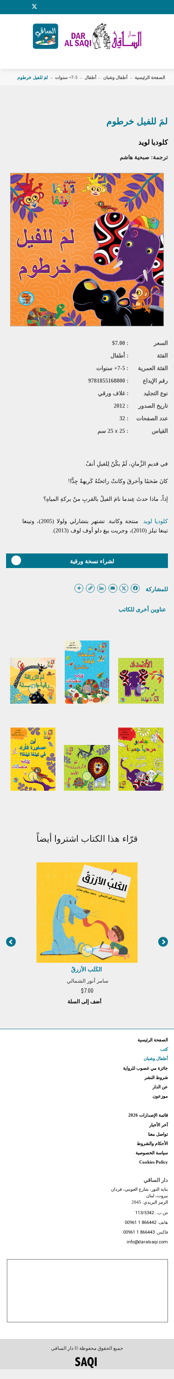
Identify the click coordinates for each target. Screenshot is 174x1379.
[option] (87, 933)
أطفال (90, 77)
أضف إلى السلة (85, 1001)
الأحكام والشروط (152, 1143)
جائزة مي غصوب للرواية (145, 1068)
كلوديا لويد (153, 142)
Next (163, 942)
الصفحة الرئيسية (150, 77)
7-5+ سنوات (66, 77)
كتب (164, 1049)
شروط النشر (156, 1077)
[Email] (44, 7)
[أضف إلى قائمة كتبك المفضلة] (140, 695)
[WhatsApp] (54, 7)
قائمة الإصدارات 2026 (148, 1115)
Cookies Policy (153, 1162)
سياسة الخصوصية (152, 1152)
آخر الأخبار (158, 1124)
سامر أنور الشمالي (87, 981)
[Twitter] (34, 6)
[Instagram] (23, 7)
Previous (11, 942)
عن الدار (160, 1086)
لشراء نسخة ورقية (92, 561)
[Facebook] (14, 7)
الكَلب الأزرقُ (86, 969)
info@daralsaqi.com (147, 1242)
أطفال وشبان (115, 77)
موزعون (160, 1096)
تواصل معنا (158, 1134)
